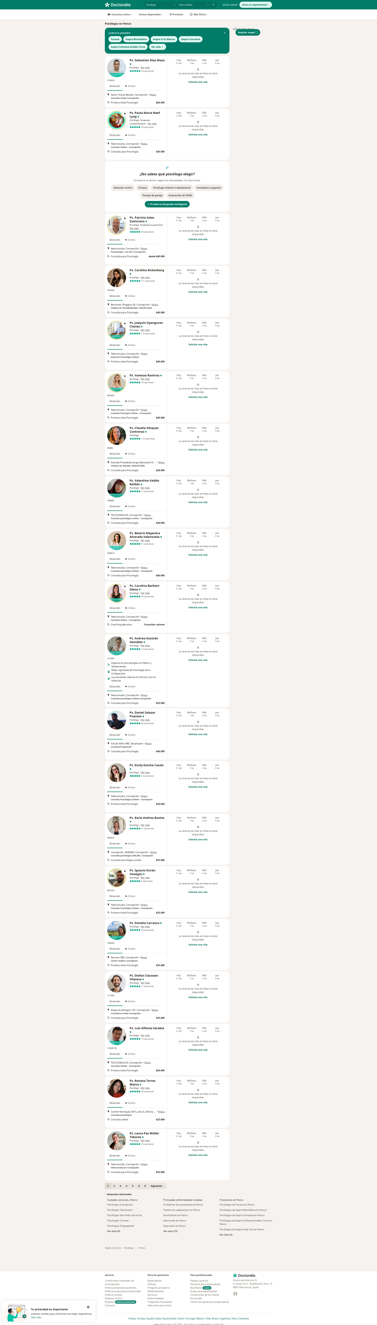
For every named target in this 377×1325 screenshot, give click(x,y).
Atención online (123, 187)
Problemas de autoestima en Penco (183, 1204)
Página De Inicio (113, 1247)
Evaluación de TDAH (180, 195)
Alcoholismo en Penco (175, 1215)
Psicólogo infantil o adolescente (172, 187)
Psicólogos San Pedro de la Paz (124, 1215)
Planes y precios (199, 1280)
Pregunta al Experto (159, 1287)
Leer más (36, 1317)
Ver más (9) (113, 1231)
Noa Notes (200, 1287)
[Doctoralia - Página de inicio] (123, 4)
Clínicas (152, 1284)
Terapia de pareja (152, 195)
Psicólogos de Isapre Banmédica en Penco (243, 1210)
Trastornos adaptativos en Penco (181, 1210)
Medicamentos (156, 1291)
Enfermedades (156, 1298)
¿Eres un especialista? (254, 4)
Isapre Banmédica (136, 39)
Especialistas (155, 1280)
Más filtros (200, 14)
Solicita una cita (197, 82)
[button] (225, 33)
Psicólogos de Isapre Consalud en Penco (242, 1215)
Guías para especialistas (203, 1291)
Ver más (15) (170, 1231)
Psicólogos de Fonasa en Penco (237, 1204)
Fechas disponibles (150, 14)
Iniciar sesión (230, 4)
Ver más (156, 46)
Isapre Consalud (190, 39)
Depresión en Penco (174, 1225)
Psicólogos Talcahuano (120, 1210)
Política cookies (113, 1294)
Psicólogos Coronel (118, 1220)
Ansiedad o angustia (209, 187)
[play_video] (116, 120)
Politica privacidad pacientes (121, 1287)
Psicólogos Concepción (120, 1204)
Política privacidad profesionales (123, 1291)
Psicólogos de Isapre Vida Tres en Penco (242, 1229)
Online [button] (131, 86)
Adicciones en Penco (174, 1220)
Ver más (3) (226, 1234)
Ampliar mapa (246, 32)
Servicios (152, 1294)
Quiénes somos (113, 1298)
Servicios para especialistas (205, 1284)
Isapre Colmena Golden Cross (128, 46)
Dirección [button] (115, 86)
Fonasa (115, 39)
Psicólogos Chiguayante (120, 1225)
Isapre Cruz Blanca (164, 39)
